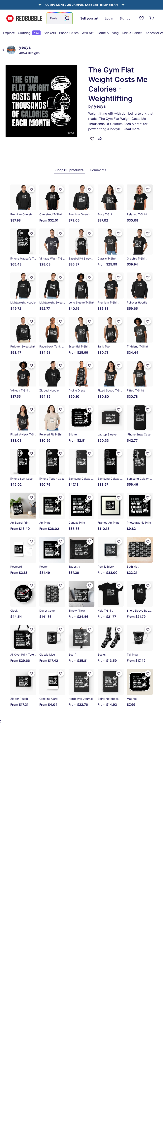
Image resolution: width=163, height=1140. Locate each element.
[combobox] (59, 18)
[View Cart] (152, 18)
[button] (81, 4)
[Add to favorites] (92, 139)
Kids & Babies (132, 33)
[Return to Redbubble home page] (24, 18)
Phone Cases (69, 33)
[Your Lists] (141, 18)
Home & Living (108, 33)
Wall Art (88, 33)
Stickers (50, 33)
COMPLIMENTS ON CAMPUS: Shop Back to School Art (81, 4)
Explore (9, 33)
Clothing (28, 33)
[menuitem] (9, 33)
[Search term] (67, 18)
